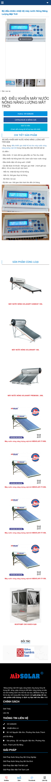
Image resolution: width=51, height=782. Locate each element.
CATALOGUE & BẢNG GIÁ (25, 119)
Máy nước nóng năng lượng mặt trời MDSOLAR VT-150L (25, 578)
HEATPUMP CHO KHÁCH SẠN (25, 624)
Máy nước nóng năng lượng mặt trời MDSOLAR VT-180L (25, 533)
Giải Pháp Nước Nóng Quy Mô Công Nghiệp (19, 757)
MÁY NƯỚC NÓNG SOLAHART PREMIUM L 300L (25, 395)
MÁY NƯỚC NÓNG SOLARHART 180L (25, 350)
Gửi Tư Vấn (25, 125)
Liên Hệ (6, 713)
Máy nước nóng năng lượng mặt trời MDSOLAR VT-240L (25, 487)
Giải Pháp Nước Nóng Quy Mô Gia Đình (18, 761)
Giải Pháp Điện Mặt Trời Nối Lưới (15, 765)
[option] (25, 30)
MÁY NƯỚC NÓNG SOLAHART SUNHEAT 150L (26, 304)
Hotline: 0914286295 (25, 113)
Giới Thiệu (7, 708)
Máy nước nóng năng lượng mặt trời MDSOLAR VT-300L (25, 441)
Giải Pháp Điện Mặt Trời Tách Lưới (16, 769)
